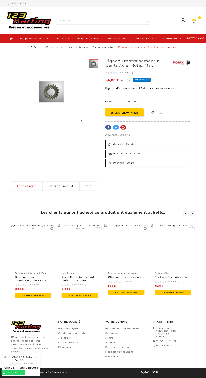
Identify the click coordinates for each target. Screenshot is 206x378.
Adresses (111, 342)
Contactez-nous (68, 342)
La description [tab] (26, 186)
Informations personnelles (122, 328)
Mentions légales (69, 328)
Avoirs (109, 337)
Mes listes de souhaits (119, 351)
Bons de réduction (117, 347)
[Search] (146, 20)
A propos (64, 337)
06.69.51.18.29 (164, 345)
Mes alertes (112, 356)
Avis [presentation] (88, 186)
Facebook (108, 127)
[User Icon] (186, 20)
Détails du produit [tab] (61, 186)
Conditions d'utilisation (73, 333)
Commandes (113, 333)
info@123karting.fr (167, 340)
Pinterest (123, 127)
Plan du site (65, 347)
